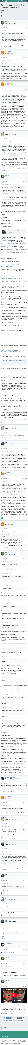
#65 (26, 181)
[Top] (5, 1036)
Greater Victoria (5, 243)
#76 (26, 904)
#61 (26, 27)
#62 (26, 57)
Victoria (3, 241)
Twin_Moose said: (6, 966)
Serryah (7, 21)
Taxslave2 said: (5, 142)
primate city (6, 240)
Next (19, 1017)
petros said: (5, 929)
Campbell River (15, 251)
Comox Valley (23, 251)
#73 (26, 823)
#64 (26, 139)
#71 (26, 783)
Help (25, 1034)
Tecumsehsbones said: (7, 30)
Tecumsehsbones (10, 133)
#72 (26, 802)
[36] (5, 249)
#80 (26, 986)
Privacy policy (19, 1034)
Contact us (4, 1034)
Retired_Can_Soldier (7, 12)
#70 (26, 558)
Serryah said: (5, 60)
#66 (26, 433)
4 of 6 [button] (14, 1017)
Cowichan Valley (5, 252)
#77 (26, 926)
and (9, 518)
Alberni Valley (7, 251)
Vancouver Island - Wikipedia (15, 230)
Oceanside (14, 252)
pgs (6, 442)
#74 (26, 848)
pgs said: (4, 883)
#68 (26, 478)
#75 (26, 880)
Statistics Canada (5, 254)
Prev (9, 1017)
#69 (26, 529)
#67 (26, 448)
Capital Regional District (10, 238)
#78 (26, 949)
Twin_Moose (8, 943)
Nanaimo (3, 248)
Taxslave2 (8, 51)
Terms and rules (11, 1034)
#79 (26, 963)
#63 (26, 89)
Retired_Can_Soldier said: (8, 826)
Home (2, 1036)
